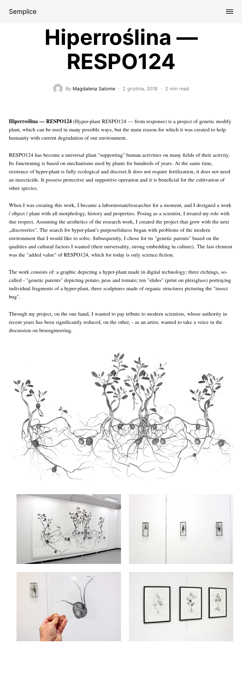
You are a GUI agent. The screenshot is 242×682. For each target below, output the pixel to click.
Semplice (23, 11)
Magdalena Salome (94, 89)
